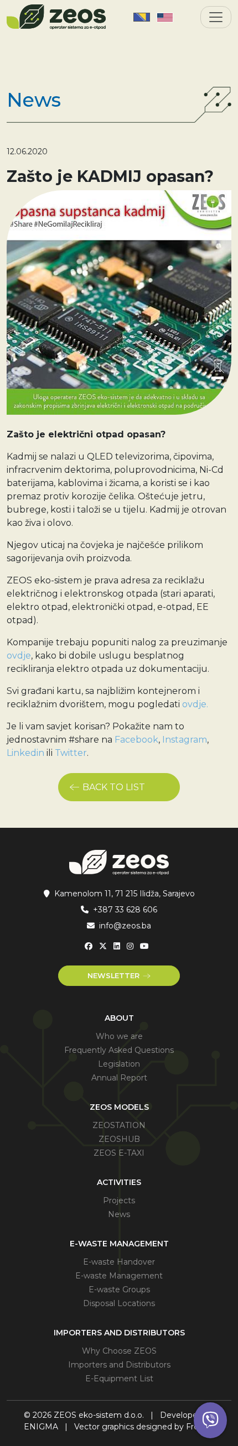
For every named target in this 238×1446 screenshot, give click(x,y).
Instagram (184, 739)
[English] (165, 17)
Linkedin (25, 753)
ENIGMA (41, 1427)
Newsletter (113, 976)
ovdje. (195, 704)
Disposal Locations (119, 1303)
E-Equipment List (119, 1379)
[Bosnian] (141, 17)
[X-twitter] (103, 946)
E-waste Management (119, 1244)
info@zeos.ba (125, 926)
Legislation (119, 1064)
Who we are (119, 1036)
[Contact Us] (210, 1420)
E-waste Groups (119, 1289)
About (119, 1018)
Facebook (136, 739)
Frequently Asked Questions (119, 1050)
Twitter (71, 753)
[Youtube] (144, 946)
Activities (119, 1182)
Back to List (113, 787)
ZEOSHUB (119, 1139)
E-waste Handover (119, 1262)
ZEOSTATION (119, 1125)
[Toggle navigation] (215, 17)
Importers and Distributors (119, 1333)
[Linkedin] (116, 946)
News (119, 1214)
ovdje (19, 655)
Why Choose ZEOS (119, 1351)
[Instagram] (130, 946)
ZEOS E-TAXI (119, 1153)
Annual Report (119, 1078)
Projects (119, 1200)
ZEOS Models (119, 1107)
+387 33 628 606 (125, 910)
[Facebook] (88, 946)
